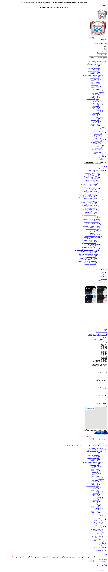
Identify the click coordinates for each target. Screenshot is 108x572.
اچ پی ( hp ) (96, 76)
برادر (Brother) (95, 115)
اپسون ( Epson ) (98, 150)
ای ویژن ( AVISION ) (96, 149)
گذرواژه (105, 46)
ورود (106, 48)
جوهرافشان (99, 104)
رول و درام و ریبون (97, 90)
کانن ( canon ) (95, 66)
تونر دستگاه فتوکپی (97, 79)
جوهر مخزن (99, 86)
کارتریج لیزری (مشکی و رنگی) (94, 64)
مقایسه (102, 548)
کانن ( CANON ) (95, 80)
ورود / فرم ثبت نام (100, 550)
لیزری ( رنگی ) (98, 100)
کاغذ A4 (100, 129)
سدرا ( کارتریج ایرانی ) (93, 72)
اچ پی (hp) (96, 65)
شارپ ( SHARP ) (94, 82)
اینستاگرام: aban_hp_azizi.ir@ (99, 365)
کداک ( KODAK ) (97, 152)
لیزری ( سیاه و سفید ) (96, 93)
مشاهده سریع (104, 330)
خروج (106, 266)
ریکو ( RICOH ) (95, 85)
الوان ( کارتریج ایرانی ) (93, 69)
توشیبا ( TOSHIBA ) (94, 83)
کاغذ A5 (100, 131)
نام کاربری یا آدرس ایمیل (100, 43)
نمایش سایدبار (104, 279)
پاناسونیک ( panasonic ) (96, 142)
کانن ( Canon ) (98, 141)
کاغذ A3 (100, 128)
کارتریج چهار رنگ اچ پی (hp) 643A (97, 335)
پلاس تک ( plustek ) (97, 153)
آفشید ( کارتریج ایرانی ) (93, 71)
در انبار (102, 273)
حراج (103, 272)
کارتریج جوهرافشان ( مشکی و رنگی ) (92, 75)
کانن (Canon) (98, 148)
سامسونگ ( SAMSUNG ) (92, 68)
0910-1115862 (104, 357)
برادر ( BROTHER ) (94, 73)
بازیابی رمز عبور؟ (103, 51)
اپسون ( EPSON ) (94, 78)
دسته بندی (104, 166)
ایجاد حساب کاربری (100, 40)
